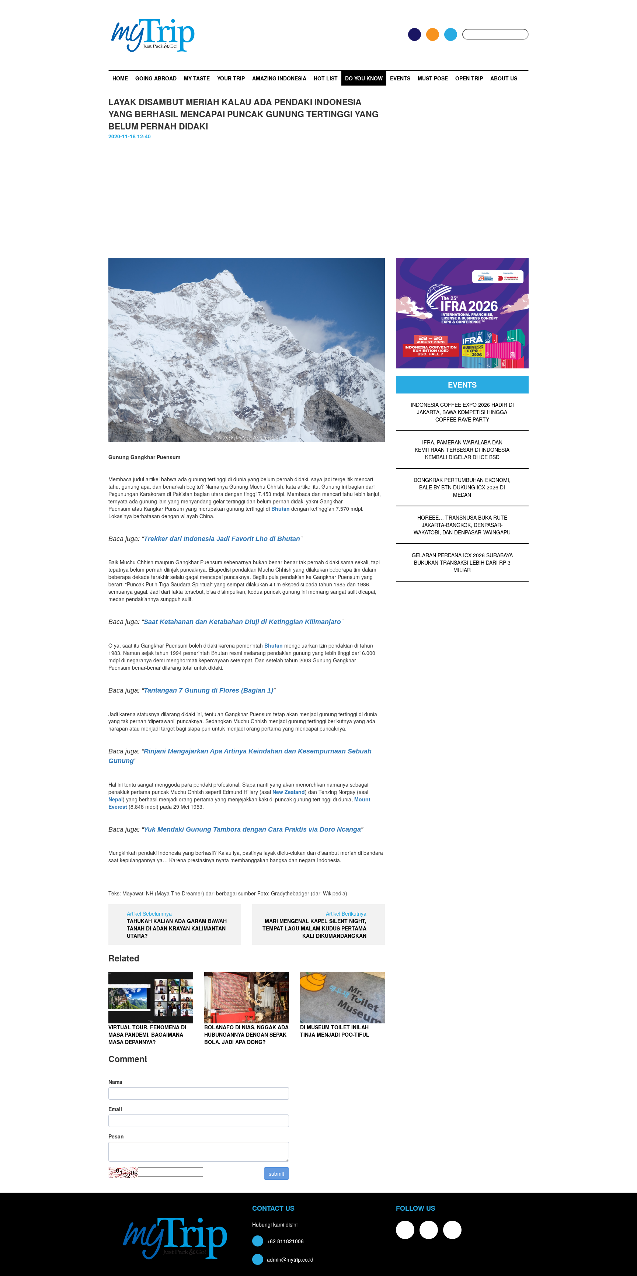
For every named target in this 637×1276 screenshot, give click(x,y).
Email (115, 1109)
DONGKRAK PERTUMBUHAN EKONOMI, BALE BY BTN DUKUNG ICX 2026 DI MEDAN (462, 487)
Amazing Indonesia (279, 78)
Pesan (116, 1136)
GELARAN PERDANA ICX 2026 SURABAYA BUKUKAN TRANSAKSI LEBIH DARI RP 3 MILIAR (462, 562)
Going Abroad (156, 78)
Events (400, 78)
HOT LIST (326, 78)
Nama (115, 1081)
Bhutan (280, 508)
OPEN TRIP (469, 78)
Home (120, 78)
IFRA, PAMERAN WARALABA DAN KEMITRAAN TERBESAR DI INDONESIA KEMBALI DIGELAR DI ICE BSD (462, 449)
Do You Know (364, 78)
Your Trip (231, 78)
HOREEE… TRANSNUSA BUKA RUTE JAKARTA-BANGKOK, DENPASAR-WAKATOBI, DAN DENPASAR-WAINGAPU (462, 525)
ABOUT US (503, 78)
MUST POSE (433, 78)
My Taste (197, 78)
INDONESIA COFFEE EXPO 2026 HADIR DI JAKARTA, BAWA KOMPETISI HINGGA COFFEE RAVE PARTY (462, 412)
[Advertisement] (318, 202)
